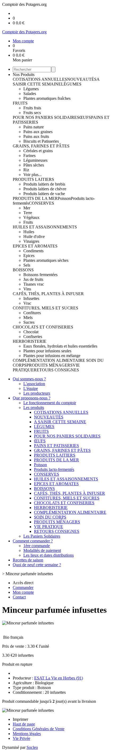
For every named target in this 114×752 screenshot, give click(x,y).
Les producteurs (36, 393)
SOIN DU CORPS (50, 517)
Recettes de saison (28, 560)
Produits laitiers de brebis (44, 184)
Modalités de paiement (42, 550)
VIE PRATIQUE (48, 526)
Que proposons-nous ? (31, 398)
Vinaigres (31, 241)
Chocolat (30, 332)
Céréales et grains (38, 150)
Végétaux (31, 217)
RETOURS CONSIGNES (56, 370)
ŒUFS (85, 117)
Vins (27, 289)
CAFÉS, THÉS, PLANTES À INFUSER (48, 293)
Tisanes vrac (33, 284)
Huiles (28, 231)
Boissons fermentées (40, 274)
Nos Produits (23, 74)
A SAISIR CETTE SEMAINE (56, 81)
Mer (26, 208)
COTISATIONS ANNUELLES (40, 79)
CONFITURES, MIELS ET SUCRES (45, 308)
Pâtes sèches (33, 165)
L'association (34, 383)
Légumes (31, 89)
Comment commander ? (33, 541)
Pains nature (33, 127)
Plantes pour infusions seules (47, 351)
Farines (29, 155)
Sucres (28, 322)
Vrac (27, 303)
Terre (27, 212)
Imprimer (20, 719)
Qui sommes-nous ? (29, 379)
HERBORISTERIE (29, 341)
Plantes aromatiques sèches (45, 260)
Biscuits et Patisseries (41, 141)
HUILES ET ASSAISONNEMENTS (45, 227)
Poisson (64, 198)
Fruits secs (32, 112)
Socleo (32, 747)
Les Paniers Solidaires (41, 536)
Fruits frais (32, 108)
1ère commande (36, 545)
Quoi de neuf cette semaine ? (37, 564)
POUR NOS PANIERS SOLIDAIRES (46, 117)
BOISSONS (23, 270)
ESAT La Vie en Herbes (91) (58, 678)
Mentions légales (27, 733)
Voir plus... (32, 174)
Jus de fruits (33, 279)
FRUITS (20, 103)
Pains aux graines (37, 131)
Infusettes (31, 298)
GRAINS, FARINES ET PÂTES (41, 146)
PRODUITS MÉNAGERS (50, 365)
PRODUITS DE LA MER (35, 198)
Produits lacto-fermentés (54, 469)
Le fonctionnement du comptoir (49, 402)
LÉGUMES (71, 84)
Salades (29, 93)
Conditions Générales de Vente (38, 729)
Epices (28, 255)
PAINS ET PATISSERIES (56, 445)
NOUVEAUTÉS (82, 79)
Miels (28, 317)
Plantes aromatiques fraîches (47, 98)
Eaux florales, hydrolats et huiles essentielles (60, 346)
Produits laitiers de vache (44, 193)
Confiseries (32, 336)
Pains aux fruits (36, 136)
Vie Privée (21, 738)
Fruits (28, 222)
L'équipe (30, 388)
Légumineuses (35, 160)
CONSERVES (41, 203)
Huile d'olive (34, 236)
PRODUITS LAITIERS (33, 179)
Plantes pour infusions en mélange (51, 355)
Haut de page (24, 724)
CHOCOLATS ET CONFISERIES (43, 327)
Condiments (33, 251)
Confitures (32, 312)
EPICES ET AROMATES (35, 246)
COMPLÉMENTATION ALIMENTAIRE (49, 360)
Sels (26, 265)
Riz (26, 170)
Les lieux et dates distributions (48, 555)
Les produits (33, 407)
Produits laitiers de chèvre (44, 189)
